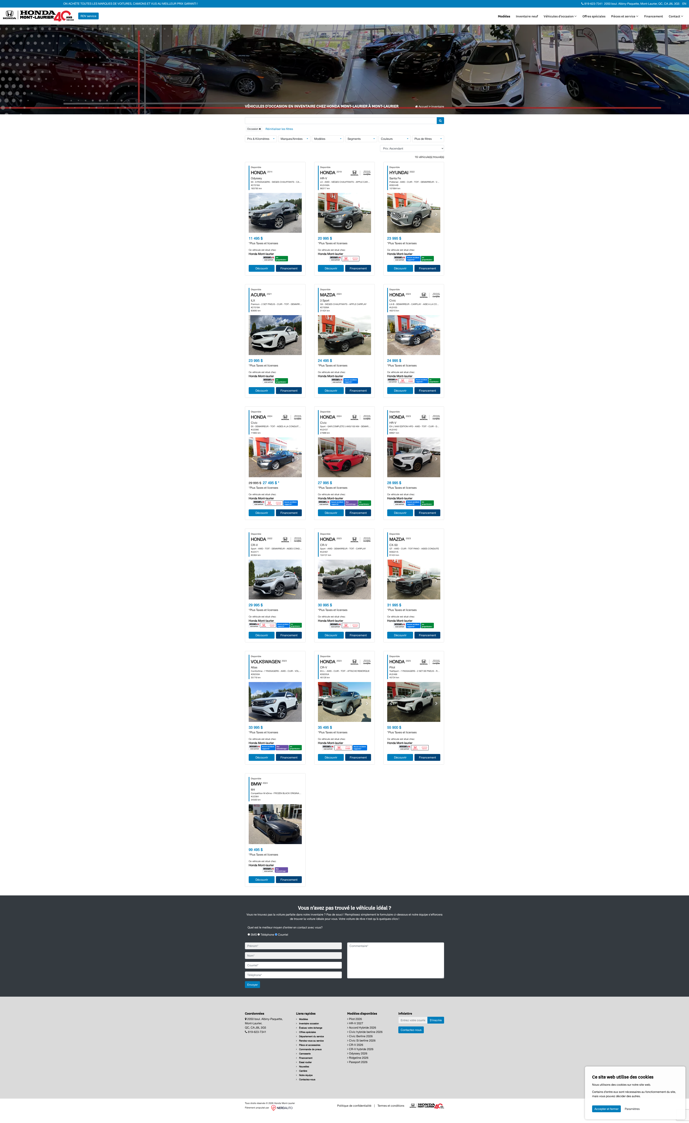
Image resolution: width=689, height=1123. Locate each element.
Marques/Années (292, 138)
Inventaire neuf (527, 16)
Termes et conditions (391, 1105)
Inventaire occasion (308, 1023)
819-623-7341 (593, 3)
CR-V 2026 (355, 1044)
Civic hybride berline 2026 (365, 1031)
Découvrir (262, 268)
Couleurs (387, 138)
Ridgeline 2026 (358, 1057)
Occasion (253, 128)
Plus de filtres (423, 138)
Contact (675, 16)
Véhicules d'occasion (559, 16)
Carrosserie (304, 1053)
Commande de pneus (310, 1049)
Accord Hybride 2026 (362, 1027)
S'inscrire (436, 1020)
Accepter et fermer (606, 1108)
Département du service (311, 1036)
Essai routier (305, 1062)
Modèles (504, 16)
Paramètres (632, 1108)
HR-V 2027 (355, 1023)
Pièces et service (623, 16)
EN (684, 3)
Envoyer (252, 984)
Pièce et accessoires (309, 1045)
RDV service (88, 16)
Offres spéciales (593, 16)
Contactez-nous (306, 1079)
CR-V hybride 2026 (360, 1049)
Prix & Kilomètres (258, 138)
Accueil (423, 106)
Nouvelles (303, 1066)
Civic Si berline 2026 (362, 1040)
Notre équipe (305, 1075)
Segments (354, 138)
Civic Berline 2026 (360, 1036)
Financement (653, 16)
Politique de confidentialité (354, 1105)
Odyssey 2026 (357, 1053)
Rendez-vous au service (311, 1040)
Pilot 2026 (355, 1019)
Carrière (302, 1071)
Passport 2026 (357, 1062)
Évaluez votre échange (310, 1027)
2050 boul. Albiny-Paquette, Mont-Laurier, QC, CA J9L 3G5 (641, 3)
